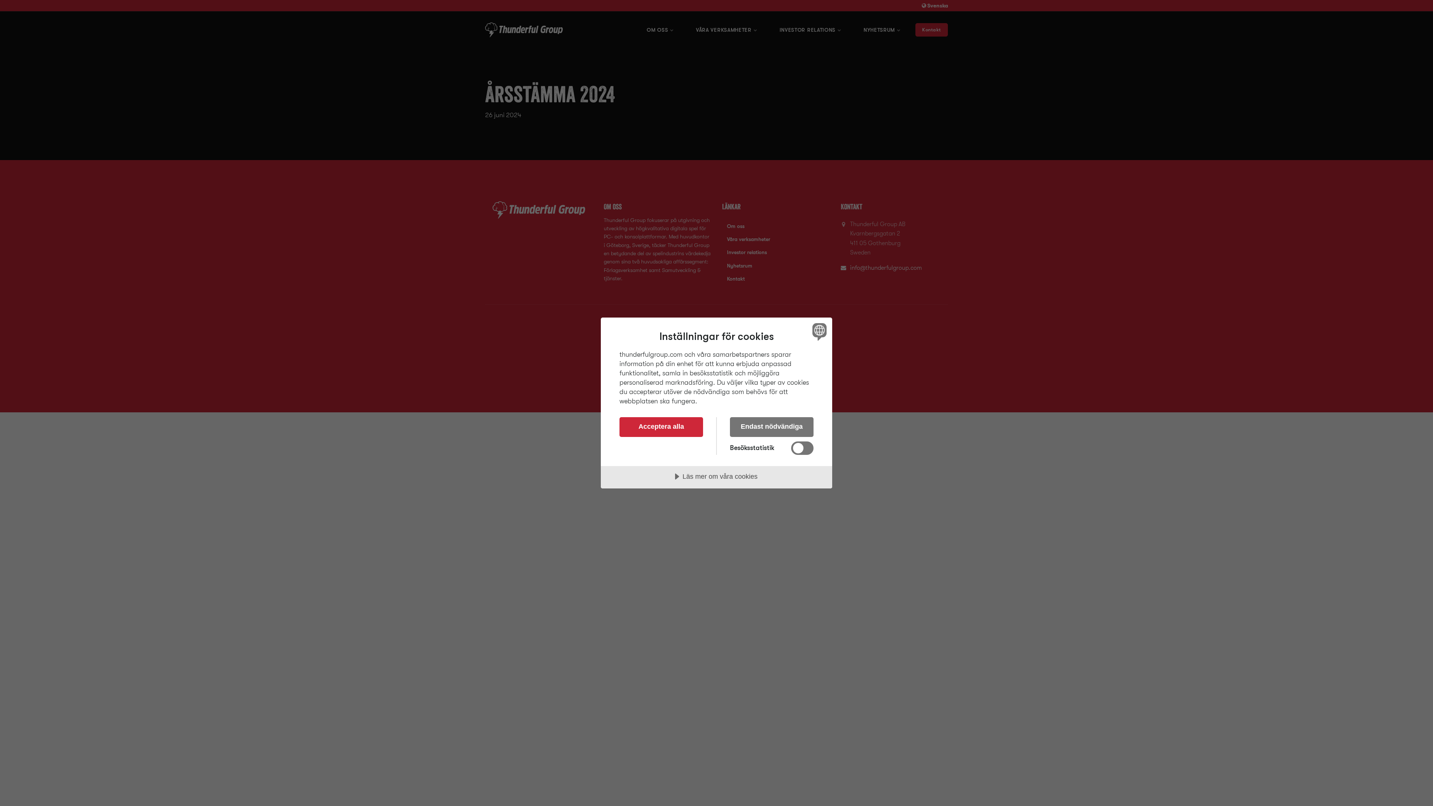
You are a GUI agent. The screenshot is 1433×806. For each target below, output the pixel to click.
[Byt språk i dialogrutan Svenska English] (818, 332)
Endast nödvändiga (772, 426)
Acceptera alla (661, 426)
